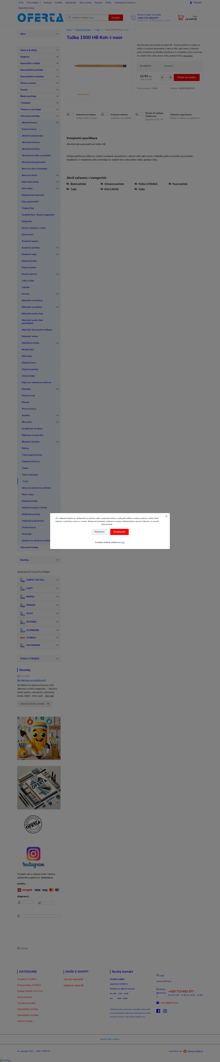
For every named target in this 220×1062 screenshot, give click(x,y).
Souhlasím (119, 531)
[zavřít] (166, 516)
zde (123, 542)
